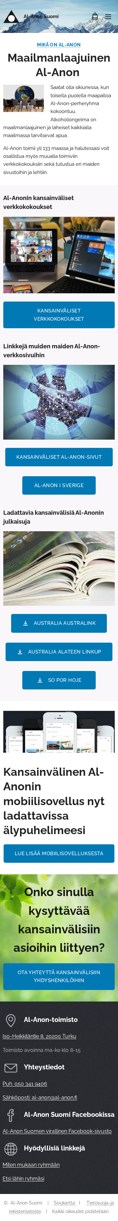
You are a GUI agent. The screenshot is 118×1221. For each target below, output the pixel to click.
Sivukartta (65, 1203)
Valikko (108, 16)
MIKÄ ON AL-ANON (59, 44)
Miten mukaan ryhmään (31, 1165)
